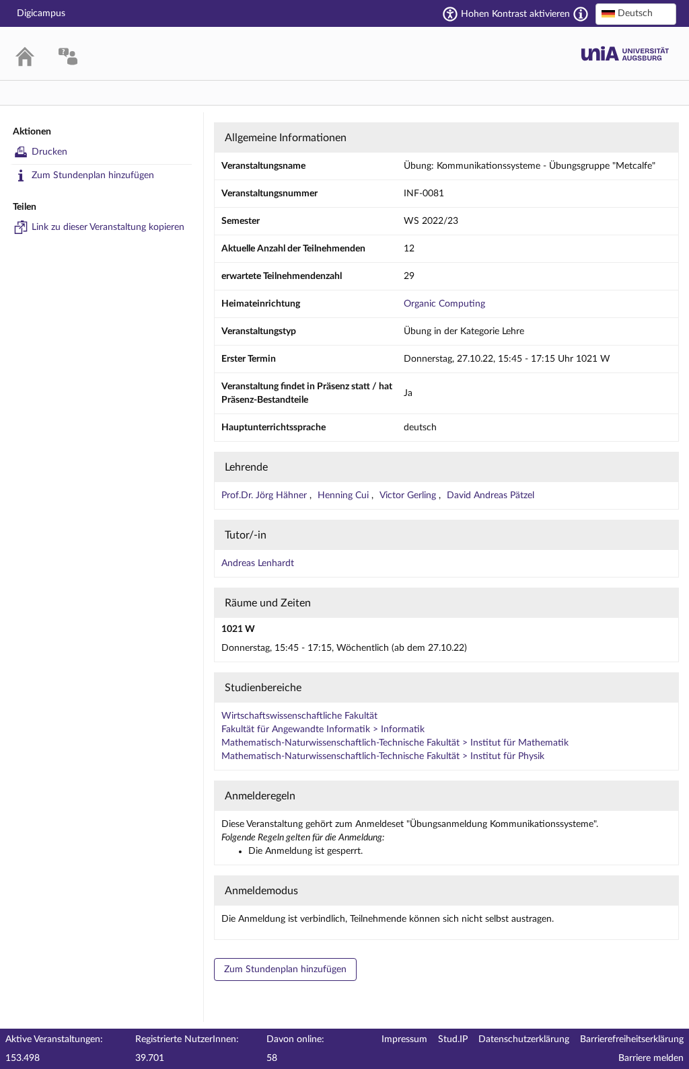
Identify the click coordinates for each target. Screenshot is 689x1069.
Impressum (404, 1039)
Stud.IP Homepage (625, 53)
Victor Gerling (409, 495)
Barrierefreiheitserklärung (632, 1039)
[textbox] (636, 13)
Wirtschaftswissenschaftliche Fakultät (299, 716)
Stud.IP (453, 1039)
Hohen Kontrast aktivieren (515, 14)
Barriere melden (651, 1058)
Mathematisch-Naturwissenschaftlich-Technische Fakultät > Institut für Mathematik (395, 743)
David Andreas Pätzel (490, 495)
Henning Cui (344, 495)
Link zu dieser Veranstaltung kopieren (108, 227)
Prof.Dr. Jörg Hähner (265, 495)
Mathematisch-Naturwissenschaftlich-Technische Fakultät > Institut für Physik (382, 756)
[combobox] (635, 14)
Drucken (49, 152)
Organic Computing (444, 304)
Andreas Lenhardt (257, 563)
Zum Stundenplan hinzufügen (93, 175)
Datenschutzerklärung (523, 1039)
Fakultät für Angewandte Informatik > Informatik (323, 729)
